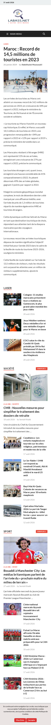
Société (15, 404)
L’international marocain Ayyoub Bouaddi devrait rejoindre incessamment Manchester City (32, 611)
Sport (14, 567)
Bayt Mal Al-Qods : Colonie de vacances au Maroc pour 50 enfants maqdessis (35, 490)
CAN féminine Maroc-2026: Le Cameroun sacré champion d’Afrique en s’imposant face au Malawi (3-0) (35, 662)
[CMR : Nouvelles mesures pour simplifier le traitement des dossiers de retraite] (25, 375)
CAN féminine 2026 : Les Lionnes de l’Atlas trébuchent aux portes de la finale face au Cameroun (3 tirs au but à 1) (35, 686)
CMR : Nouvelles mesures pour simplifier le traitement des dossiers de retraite (24, 411)
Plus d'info (20, 720)
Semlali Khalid (25, 419)
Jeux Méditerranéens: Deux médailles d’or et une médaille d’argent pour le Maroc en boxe (34, 325)
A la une (7, 404)
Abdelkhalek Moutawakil (32, 65)
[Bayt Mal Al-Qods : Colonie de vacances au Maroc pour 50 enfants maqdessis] (12, 486)
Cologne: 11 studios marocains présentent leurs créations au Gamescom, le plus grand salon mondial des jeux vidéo (35, 302)
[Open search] (44, 34)
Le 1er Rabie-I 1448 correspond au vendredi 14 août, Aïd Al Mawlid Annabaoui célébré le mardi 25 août (35, 468)
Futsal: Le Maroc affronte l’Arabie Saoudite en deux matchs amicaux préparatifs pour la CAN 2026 (35, 637)
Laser (6, 44)
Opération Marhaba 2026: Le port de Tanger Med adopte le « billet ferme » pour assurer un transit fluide (35, 512)
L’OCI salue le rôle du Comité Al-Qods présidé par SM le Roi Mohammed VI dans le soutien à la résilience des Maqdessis (34, 347)
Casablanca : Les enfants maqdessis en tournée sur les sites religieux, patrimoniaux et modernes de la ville (35, 443)
